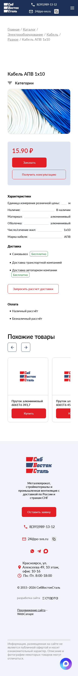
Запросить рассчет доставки (33, 289)
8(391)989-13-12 (47, 4)
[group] (39, 111)
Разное (13, 39)
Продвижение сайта (31, 610)
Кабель (52, 34)
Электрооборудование (25, 34)
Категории (24, 83)
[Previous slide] (12, 347)
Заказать (29, 162)
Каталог (29, 29)
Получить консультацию (39, 174)
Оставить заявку (39, 512)
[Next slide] (25, 347)
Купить (29, 413)
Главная (14, 29)
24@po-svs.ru (43, 11)
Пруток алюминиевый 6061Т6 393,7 (27, 402)
